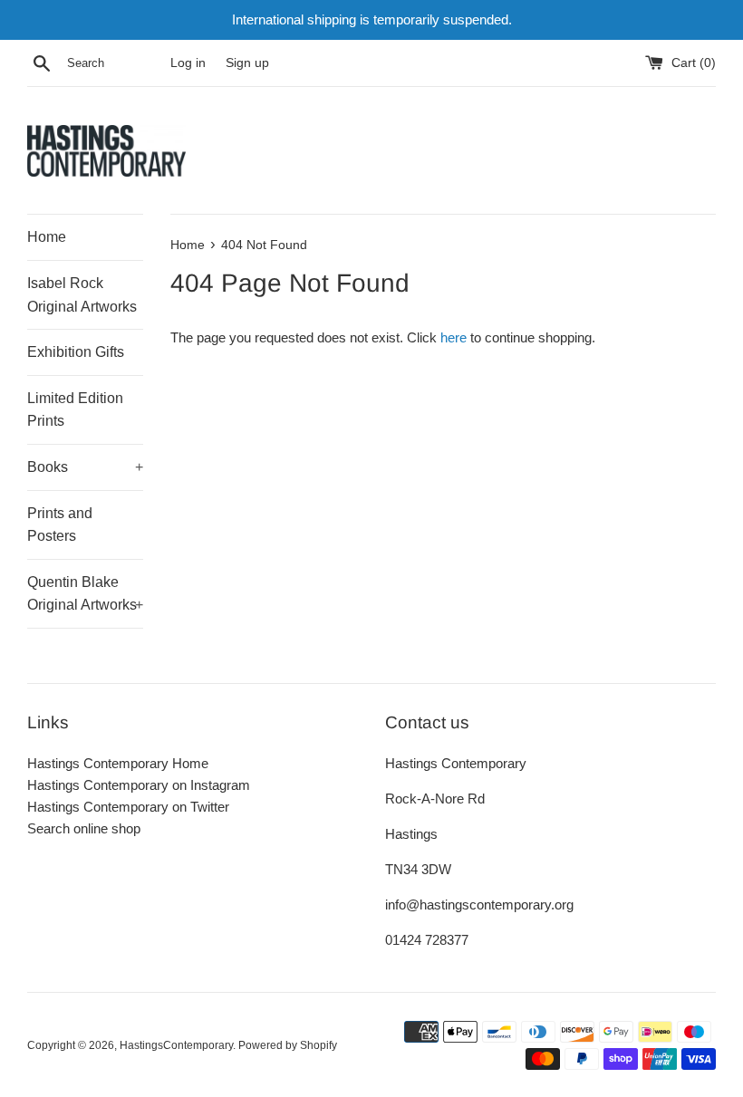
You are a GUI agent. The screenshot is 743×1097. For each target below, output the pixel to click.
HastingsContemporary (176, 1045)
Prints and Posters (59, 524)
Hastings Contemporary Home (117, 763)
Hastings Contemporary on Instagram (138, 785)
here (453, 337)
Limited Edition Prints (75, 409)
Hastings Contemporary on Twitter (128, 806)
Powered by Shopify (287, 1045)
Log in (188, 63)
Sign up (247, 63)
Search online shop (83, 828)
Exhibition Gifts (75, 352)
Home (46, 237)
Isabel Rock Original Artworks (82, 294)
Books (85, 467)
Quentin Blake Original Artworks (85, 593)
